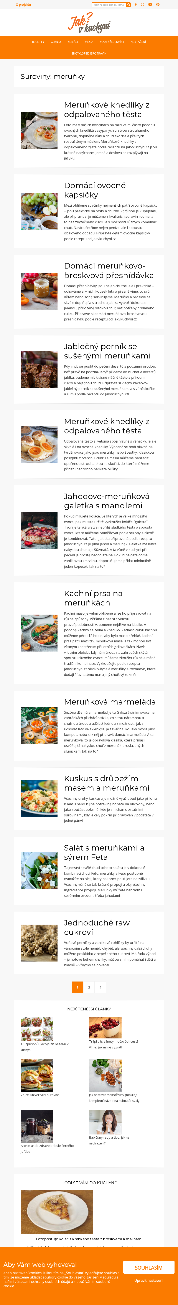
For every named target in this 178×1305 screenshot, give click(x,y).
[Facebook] (136, 4)
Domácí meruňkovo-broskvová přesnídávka (109, 270)
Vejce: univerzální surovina (40, 1095)
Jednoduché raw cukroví (97, 927)
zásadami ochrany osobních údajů (42, 1281)
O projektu (23, 4)
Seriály (73, 41)
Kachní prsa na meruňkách (93, 598)
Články (56, 41)
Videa (89, 41)
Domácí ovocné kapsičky (95, 190)
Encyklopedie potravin (89, 53)
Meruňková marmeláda (110, 701)
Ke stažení (138, 41)
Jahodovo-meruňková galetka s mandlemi (107, 500)
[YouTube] (150, 4)
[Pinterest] (158, 4)
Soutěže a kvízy (112, 41)
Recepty (38, 41)
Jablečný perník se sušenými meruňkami (107, 351)
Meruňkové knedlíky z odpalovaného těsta (106, 109)
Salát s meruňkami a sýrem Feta (104, 852)
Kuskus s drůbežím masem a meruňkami (107, 783)
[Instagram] (142, 4)
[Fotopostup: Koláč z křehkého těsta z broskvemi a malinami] (57, 1211)
